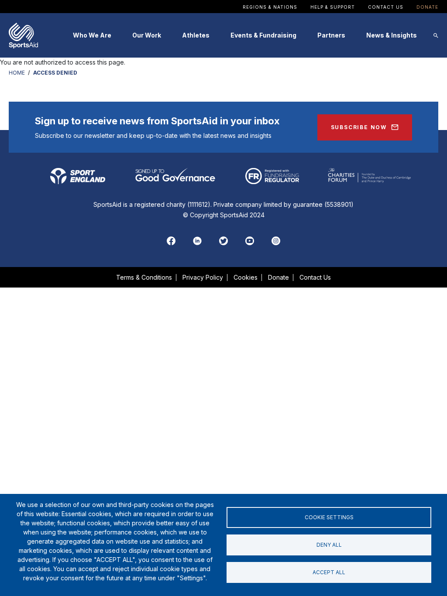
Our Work (146, 35)
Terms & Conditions (144, 277)
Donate (427, 7)
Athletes (196, 35)
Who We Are (92, 35)
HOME (17, 72)
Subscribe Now (359, 127)
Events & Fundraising (263, 35)
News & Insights (391, 35)
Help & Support (332, 7)
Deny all (329, 544)
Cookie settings (329, 517)
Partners (331, 35)
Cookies (246, 277)
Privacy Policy (202, 277)
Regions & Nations (270, 7)
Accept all (329, 572)
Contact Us (385, 7)
